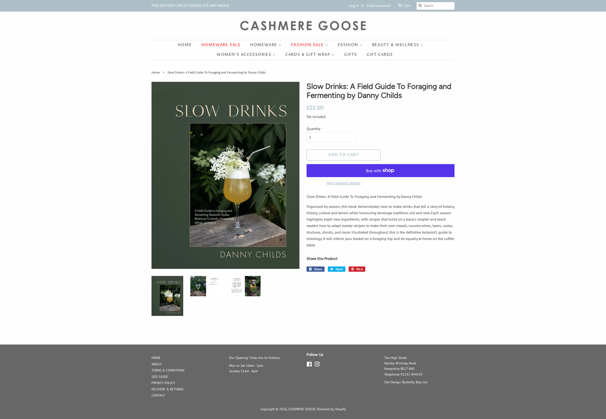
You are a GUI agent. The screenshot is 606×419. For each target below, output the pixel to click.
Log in (354, 6)
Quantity (313, 128)
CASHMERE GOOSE (302, 409)
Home (185, 45)
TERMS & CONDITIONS (168, 370)
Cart (407, 6)
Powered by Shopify (331, 409)
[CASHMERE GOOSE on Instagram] (317, 365)
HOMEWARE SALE (221, 45)
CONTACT (158, 395)
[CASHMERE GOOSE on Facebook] (309, 365)
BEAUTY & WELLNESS (396, 45)
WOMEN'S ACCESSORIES (245, 54)
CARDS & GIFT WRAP (308, 54)
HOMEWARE (264, 45)
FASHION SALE (308, 45)
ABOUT (157, 364)
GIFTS (350, 54)
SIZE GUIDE (160, 377)
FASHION (349, 45)
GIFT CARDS (380, 54)
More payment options (344, 183)
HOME (156, 358)
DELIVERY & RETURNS (167, 389)
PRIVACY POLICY (163, 383)
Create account (378, 6)
